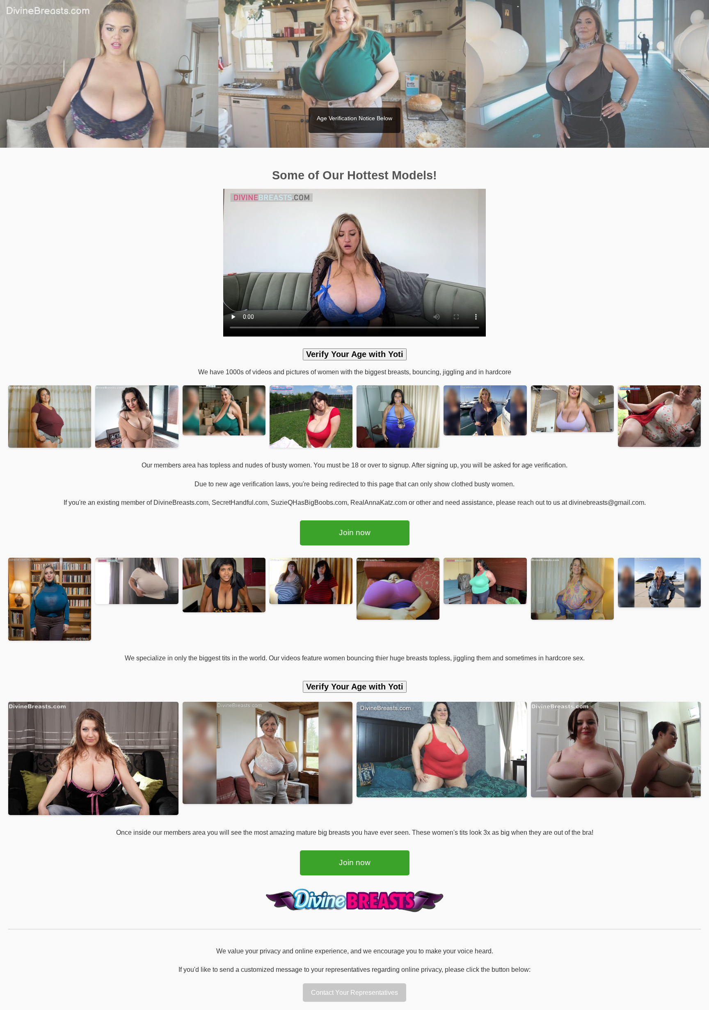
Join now (355, 532)
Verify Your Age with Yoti (354, 354)
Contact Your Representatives (354, 992)
